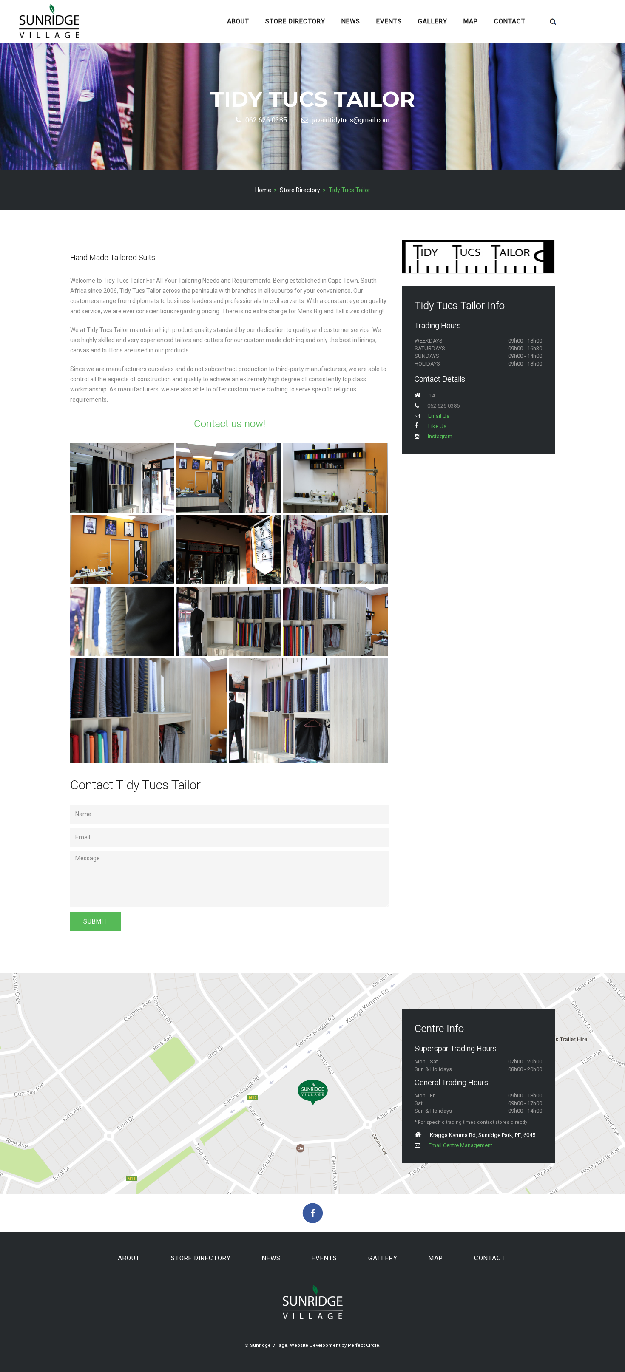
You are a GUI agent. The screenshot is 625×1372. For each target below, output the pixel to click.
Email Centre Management (460, 1145)
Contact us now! (229, 424)
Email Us (438, 416)
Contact (510, 21)
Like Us (436, 426)
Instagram (440, 436)
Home (263, 190)
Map (470, 21)
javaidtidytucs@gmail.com (350, 120)
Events (389, 21)
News (350, 21)
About (238, 21)
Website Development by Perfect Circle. (335, 1345)
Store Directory (295, 21)
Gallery (432, 21)
